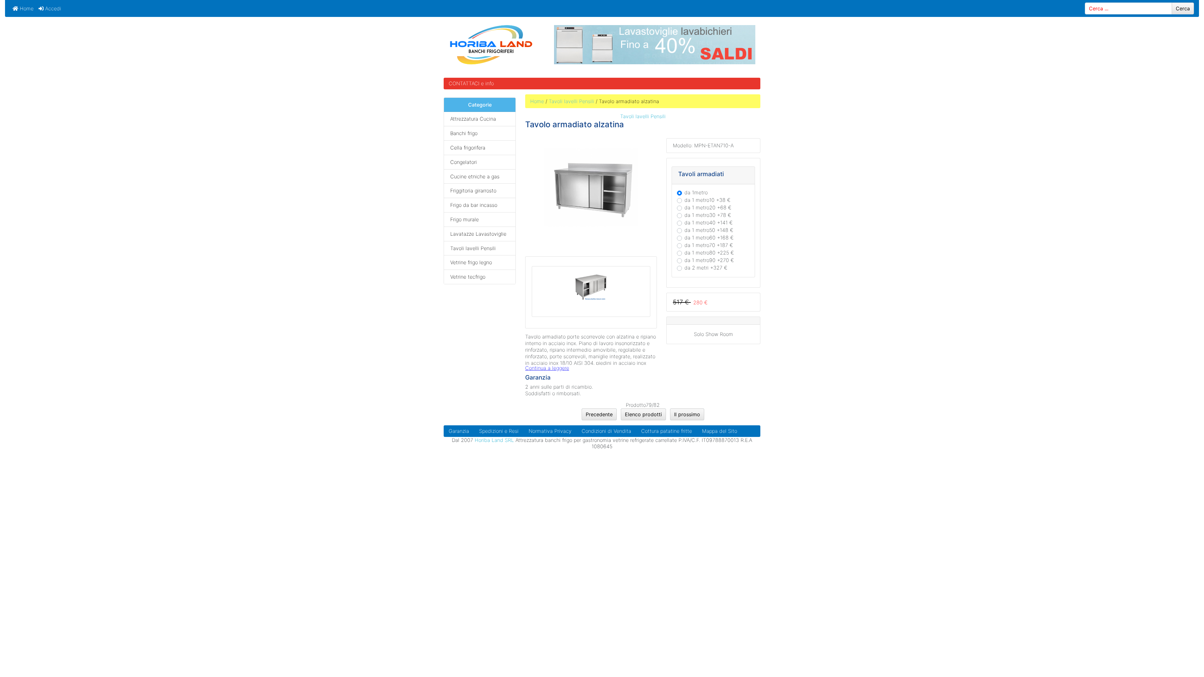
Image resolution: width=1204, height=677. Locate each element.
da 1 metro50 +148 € (708, 230)
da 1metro (696, 192)
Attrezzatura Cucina (473, 119)
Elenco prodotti (643, 414)
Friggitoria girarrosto (473, 190)
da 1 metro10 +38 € (707, 200)
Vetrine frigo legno (471, 262)
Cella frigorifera (467, 147)
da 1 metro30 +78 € (707, 215)
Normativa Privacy (550, 431)
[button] (1184, 658)
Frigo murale (464, 219)
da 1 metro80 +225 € (709, 252)
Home (26, 8)
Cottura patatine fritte (666, 431)
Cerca (1183, 8)
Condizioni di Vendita (606, 431)
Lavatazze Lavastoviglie (478, 234)
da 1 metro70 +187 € (708, 245)
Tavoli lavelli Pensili (571, 101)
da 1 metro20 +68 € (707, 207)
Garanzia (459, 431)
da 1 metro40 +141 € (708, 222)
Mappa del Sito (719, 431)
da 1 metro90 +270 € (709, 260)
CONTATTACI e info (471, 83)
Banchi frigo (464, 133)
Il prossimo (687, 414)
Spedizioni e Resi (499, 431)
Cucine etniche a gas (474, 176)
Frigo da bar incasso (473, 205)
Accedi (52, 8)
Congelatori (463, 162)
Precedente (599, 414)
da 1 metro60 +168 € (709, 237)
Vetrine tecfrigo (467, 277)
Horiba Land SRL (494, 440)
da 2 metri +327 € (705, 268)
